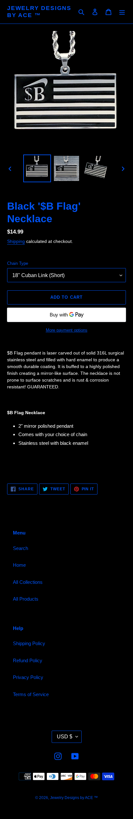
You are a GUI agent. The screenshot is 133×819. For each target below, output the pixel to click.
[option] (37, 168)
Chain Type (17, 263)
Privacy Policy (28, 677)
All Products (25, 599)
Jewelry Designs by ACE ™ (39, 11)
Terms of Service (31, 694)
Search (20, 548)
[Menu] (122, 12)
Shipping (16, 241)
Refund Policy (27, 660)
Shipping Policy (29, 643)
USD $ (64, 736)
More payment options (66, 330)
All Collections (28, 582)
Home (19, 565)
